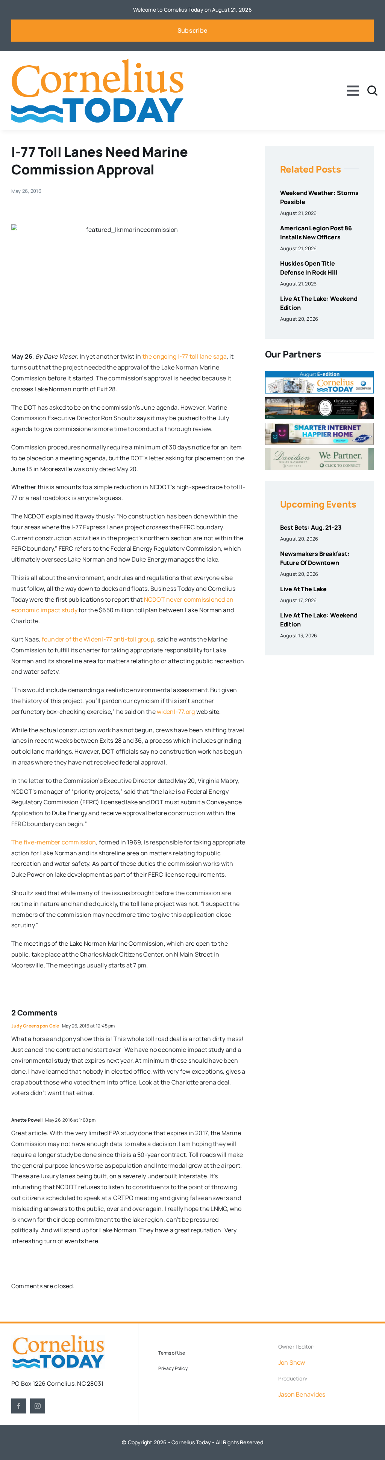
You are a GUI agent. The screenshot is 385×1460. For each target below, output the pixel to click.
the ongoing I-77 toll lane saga (184, 356)
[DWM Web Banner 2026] (319, 451)
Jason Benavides (302, 1394)
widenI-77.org (176, 711)
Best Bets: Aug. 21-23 (310, 527)
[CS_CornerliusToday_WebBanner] (319, 400)
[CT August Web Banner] (319, 374)
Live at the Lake (303, 589)
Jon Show (291, 1362)
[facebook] (18, 1405)
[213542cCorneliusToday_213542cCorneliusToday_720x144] (319, 426)
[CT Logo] (97, 61)
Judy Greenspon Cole (35, 1026)
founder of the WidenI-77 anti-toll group (98, 639)
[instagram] (37, 1405)
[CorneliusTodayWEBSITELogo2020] (58, 1338)
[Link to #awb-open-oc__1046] (372, 91)
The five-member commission (53, 842)
